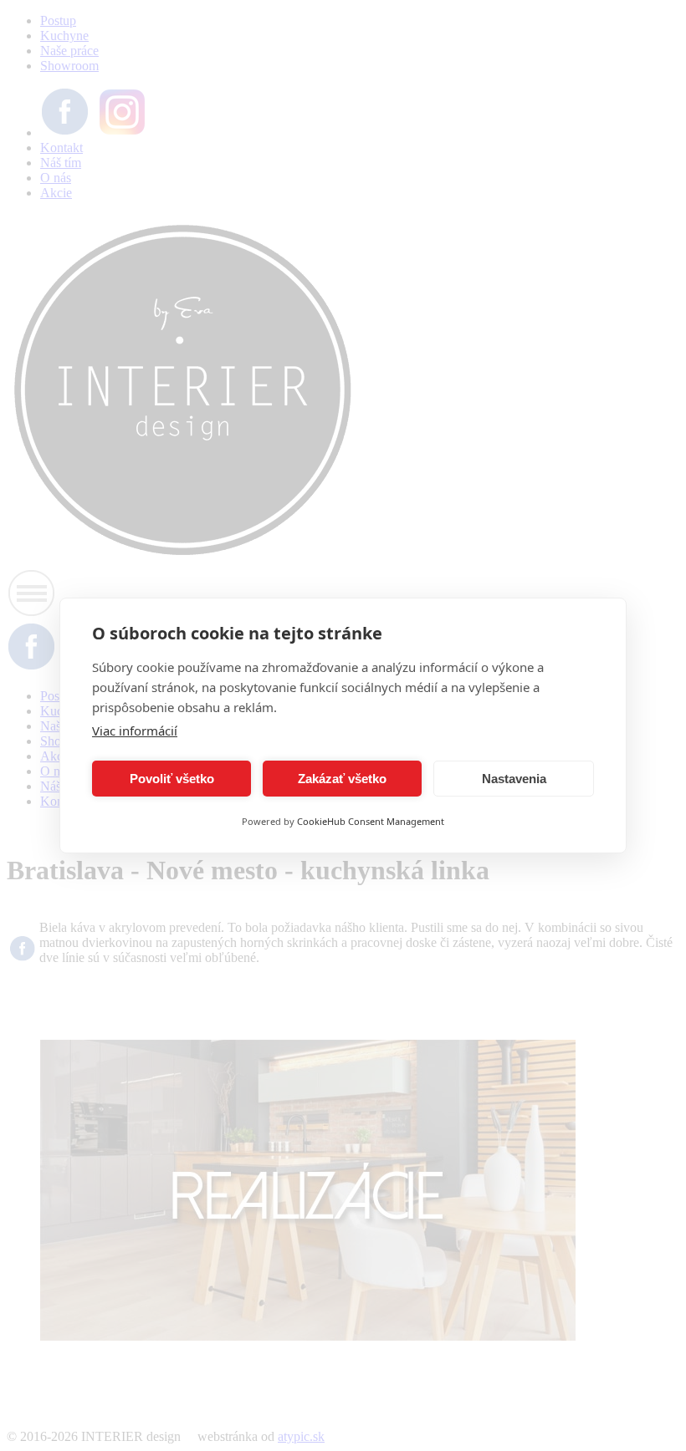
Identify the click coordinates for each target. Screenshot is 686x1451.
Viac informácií (134, 730)
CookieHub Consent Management (370, 821)
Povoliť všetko (172, 778)
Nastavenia (514, 778)
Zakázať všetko (342, 778)
